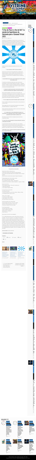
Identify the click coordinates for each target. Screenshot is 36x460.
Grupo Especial (7, 15)
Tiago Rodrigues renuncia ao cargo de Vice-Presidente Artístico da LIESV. (34, 291)
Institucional (26, 15)
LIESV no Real (4, 18)
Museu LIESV (17, 18)
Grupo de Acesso (14, 15)
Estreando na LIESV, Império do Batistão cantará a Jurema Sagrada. (19, 264)
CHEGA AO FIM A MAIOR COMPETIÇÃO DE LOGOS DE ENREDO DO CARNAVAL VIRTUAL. (34, 341)
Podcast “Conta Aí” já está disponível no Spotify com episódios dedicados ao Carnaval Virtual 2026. (34, 393)
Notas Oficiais (28, 18)
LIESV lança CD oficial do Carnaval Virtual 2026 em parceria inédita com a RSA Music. (34, 227)
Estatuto (22, 18)
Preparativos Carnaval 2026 (33, 55)
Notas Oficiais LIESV (5, 419)
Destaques (33, 31)
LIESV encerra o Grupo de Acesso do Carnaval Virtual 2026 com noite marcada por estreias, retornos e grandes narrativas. (34, 80)
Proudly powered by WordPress (11, 458)
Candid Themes (27, 458)
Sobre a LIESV (11, 18)
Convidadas (20, 15)
